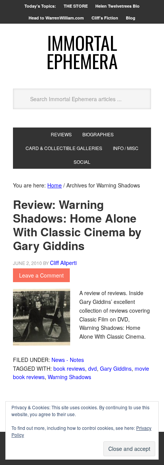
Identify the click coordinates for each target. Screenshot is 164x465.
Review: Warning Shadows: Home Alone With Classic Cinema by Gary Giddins (77, 224)
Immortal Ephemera (82, 51)
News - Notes (67, 359)
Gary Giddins (116, 368)
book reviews (69, 368)
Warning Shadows (69, 377)
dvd (92, 368)
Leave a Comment (41, 275)
